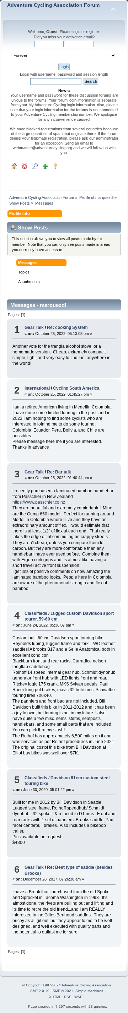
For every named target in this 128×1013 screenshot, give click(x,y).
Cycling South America (76, 388)
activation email (79, 37)
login (76, 31)
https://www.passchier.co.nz (38, 502)
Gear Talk (34, 327)
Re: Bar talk (59, 472)
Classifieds (36, 613)
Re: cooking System (67, 327)
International (37, 388)
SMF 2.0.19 (39, 991)
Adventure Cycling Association (86, 985)
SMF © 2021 (63, 991)
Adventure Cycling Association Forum (53, 5)
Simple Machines (89, 991)
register (92, 31)
